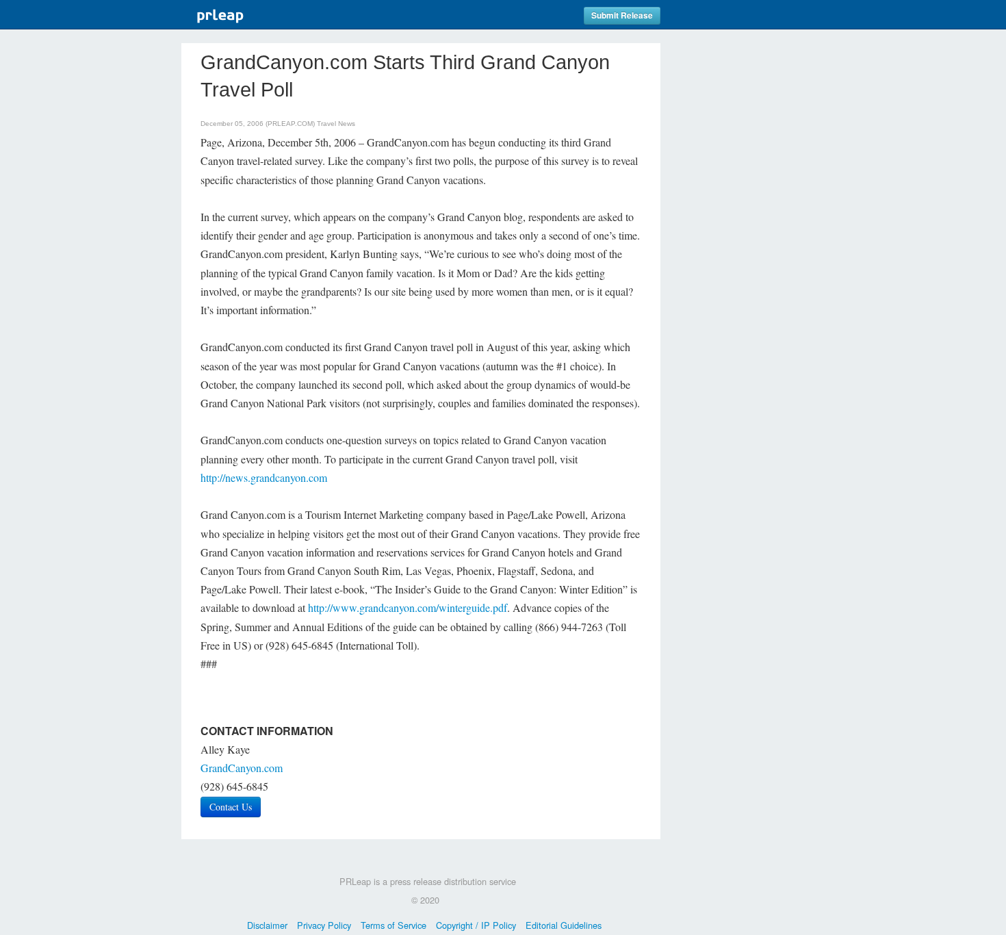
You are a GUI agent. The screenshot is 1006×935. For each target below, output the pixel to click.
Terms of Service (393, 925)
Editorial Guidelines (564, 925)
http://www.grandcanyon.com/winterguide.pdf (407, 607)
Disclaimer (267, 925)
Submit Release (622, 15)
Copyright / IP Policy (476, 925)
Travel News (336, 123)
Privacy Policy (324, 925)
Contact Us (230, 806)
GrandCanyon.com (242, 767)
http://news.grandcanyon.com (264, 477)
